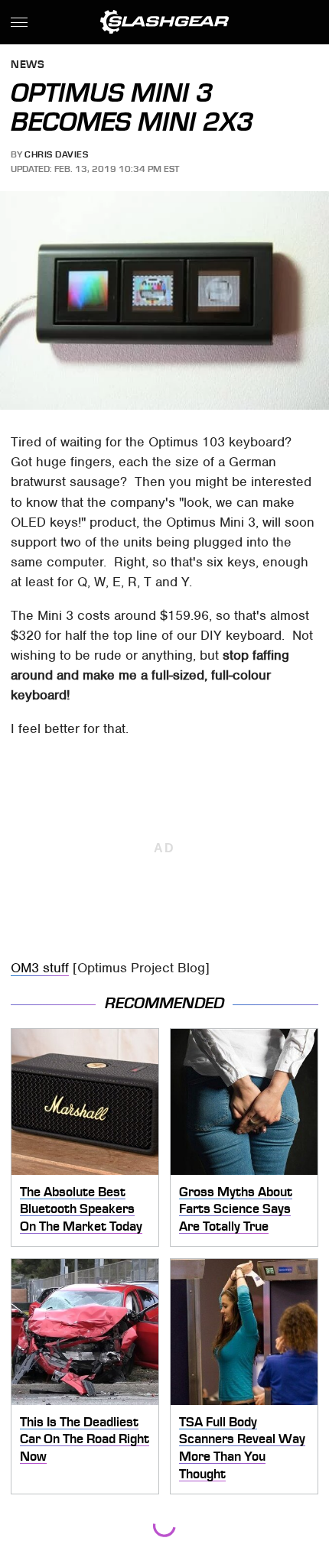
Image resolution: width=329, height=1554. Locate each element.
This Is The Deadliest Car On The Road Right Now (84, 1439)
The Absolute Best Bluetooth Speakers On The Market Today (81, 1209)
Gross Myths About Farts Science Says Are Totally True (235, 1209)
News (27, 65)
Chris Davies (56, 154)
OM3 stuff (40, 967)
